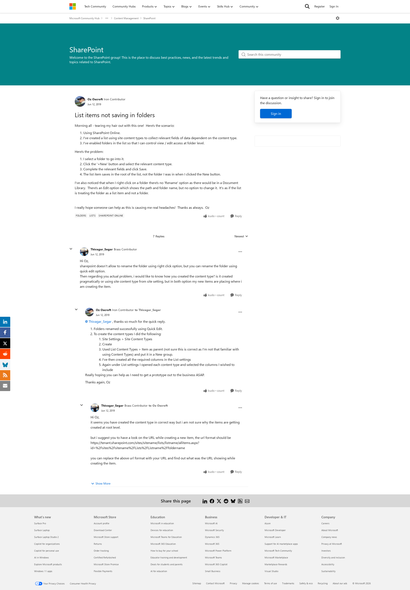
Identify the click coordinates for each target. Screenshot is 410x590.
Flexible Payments (103, 571)
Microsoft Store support (106, 537)
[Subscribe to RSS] (240, 500)
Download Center (103, 530)
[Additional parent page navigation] (106, 18)
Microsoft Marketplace (276, 557)
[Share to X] (219, 500)
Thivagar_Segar (102, 249)
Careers (325, 523)
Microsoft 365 (212, 543)
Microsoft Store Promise (106, 564)
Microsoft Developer (275, 530)
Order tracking (101, 550)
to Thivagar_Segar (148, 310)
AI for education (159, 571)
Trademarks (288, 583)
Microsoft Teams (213, 557)
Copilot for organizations (47, 543)
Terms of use (270, 583)
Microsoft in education (162, 523)
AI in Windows (41, 557)
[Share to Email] (247, 500)
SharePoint (149, 18)
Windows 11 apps (43, 571)
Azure (268, 523)
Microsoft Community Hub (84, 18)
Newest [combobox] (241, 236)
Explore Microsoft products (48, 564)
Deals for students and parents (167, 564)
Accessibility (327, 564)
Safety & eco (306, 583)
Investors (326, 550)
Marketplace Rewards (276, 564)
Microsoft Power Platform (218, 550)
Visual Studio (271, 571)
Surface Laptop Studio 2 (46, 537)
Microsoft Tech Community (278, 550)
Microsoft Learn (273, 537)
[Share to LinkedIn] (205, 500)
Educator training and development (169, 557)
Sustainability (328, 571)
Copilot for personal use (46, 550)
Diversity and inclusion (333, 557)
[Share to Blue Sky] (233, 500)
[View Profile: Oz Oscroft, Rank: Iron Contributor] (80, 101)
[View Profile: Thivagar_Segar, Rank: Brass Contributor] (84, 251)
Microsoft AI (211, 523)
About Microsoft (329, 530)
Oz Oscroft (95, 99)
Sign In (333, 6)
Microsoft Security (214, 530)
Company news (329, 537)
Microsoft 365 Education (163, 543)
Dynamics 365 (212, 537)
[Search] (307, 6)
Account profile (101, 523)
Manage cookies (250, 583)
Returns (98, 543)
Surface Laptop (42, 530)
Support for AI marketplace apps (281, 543)
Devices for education (162, 530)
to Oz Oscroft (158, 405)
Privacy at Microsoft (331, 543)
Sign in (276, 113)
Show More (102, 483)
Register (319, 6)
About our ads (340, 583)
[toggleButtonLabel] (338, 18)
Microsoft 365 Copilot (216, 564)
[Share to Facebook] (212, 500)
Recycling (323, 583)
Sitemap (196, 583)
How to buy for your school (164, 550)
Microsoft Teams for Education (166, 537)
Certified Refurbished (105, 557)
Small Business (212, 571)
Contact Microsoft (215, 583)
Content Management (126, 18)
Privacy (233, 583)
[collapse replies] (70, 248)
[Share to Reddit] (226, 500)
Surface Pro (40, 523)
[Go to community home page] (72, 6)
